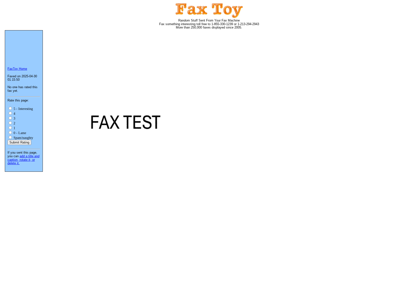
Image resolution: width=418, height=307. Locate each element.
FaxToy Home (17, 69)
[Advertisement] (136, 48)
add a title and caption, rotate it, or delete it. (23, 159)
